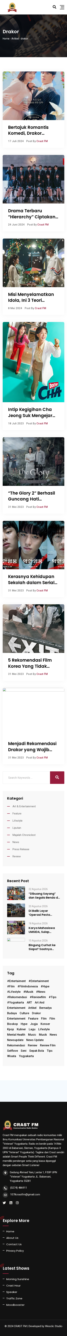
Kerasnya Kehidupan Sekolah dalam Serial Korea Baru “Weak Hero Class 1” (31, 586)
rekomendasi (16, 1045)
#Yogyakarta (15, 1002)
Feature (17, 813)
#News (40, 991)
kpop (10, 1029)
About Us (12, 1238)
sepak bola (36, 1050)
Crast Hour (13, 1285)
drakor (36, 1013)
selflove (12, 1050)
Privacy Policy (15, 1251)
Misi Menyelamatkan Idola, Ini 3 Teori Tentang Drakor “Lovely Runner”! (31, 303)
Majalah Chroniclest (24, 835)
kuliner (21, 1029)
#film (11, 986)
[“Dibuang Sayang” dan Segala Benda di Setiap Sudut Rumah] (16, 893)
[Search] (54, 7)
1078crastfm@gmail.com (25, 1194)
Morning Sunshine (17, 1279)
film (44, 1018)
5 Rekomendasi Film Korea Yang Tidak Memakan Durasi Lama (30, 669)
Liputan (17, 827)
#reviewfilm (38, 997)
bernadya (45, 1008)
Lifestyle (18, 820)
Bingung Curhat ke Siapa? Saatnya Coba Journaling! (42, 947)
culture (24, 1013)
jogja (34, 1024)
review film (48, 1045)
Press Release (21, 849)
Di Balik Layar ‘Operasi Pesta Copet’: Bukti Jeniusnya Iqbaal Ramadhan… (41, 913)
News (16, 842)
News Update (35, 1040)
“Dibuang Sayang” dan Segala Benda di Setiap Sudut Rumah (44, 896)
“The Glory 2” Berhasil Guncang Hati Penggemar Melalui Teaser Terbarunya (31, 502)
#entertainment (39, 981)
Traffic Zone (14, 1298)
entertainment (16, 1018)
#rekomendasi (17, 997)
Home (10, 1231)
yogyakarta (26, 1056)
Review (17, 856)
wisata (11, 1056)
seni (23, 1050)
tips (50, 1050)
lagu (32, 1029)
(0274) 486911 (18, 1187)
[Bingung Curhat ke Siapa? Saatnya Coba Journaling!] (16, 944)
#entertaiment (16, 981)
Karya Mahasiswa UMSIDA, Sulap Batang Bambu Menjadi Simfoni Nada (42, 930)
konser (45, 1024)
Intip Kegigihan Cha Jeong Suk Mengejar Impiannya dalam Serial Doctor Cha (30, 418)
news (53, 1034)
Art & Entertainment (24, 806)
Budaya (12, 1013)
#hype (45, 986)
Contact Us (14, 1244)
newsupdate (15, 1040)
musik (43, 1034)
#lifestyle (14, 991)
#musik (28, 991)
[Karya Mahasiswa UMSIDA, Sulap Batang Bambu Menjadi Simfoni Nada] (16, 927)
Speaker (11, 1292)
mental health (16, 1034)
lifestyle (44, 1029)
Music (32, 1034)
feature (33, 1018)
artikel (32, 1008)
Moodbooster (15, 1305)
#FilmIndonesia (28, 986)
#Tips (52, 997)
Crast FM (42, 141)
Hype (24, 1024)
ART (29, 1002)
